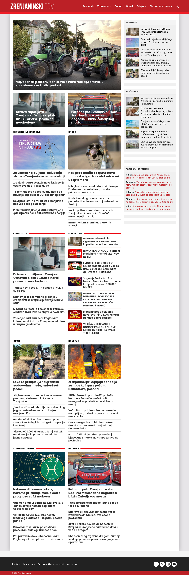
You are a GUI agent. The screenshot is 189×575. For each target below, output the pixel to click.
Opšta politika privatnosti (51, 564)
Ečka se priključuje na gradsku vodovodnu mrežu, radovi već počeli (155, 73)
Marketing (75, 233)
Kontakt (16, 564)
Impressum (29, 564)
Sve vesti (88, 6)
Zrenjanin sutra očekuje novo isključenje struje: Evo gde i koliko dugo (155, 124)
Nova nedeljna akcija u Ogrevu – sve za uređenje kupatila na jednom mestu (156, 31)
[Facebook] (156, 563)
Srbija (140, 6)
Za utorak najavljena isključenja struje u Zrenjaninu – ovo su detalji (156, 42)
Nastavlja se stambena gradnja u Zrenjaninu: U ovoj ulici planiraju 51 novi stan (157, 101)
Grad (16, 341)
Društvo (73, 341)
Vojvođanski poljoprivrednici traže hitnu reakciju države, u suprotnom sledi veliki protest (156, 62)
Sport (129, 6)
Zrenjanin (103, 6)
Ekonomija (20, 233)
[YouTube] (174, 563)
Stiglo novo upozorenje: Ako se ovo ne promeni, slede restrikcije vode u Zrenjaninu (157, 144)
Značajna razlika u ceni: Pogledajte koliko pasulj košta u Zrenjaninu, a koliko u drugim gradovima (157, 112)
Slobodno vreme (160, 6)
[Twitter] (162, 563)
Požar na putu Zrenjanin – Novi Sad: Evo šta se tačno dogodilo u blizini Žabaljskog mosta (156, 52)
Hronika (73, 448)
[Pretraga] (177, 6)
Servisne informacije (26, 132)
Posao (118, 6)
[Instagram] (168, 563)
